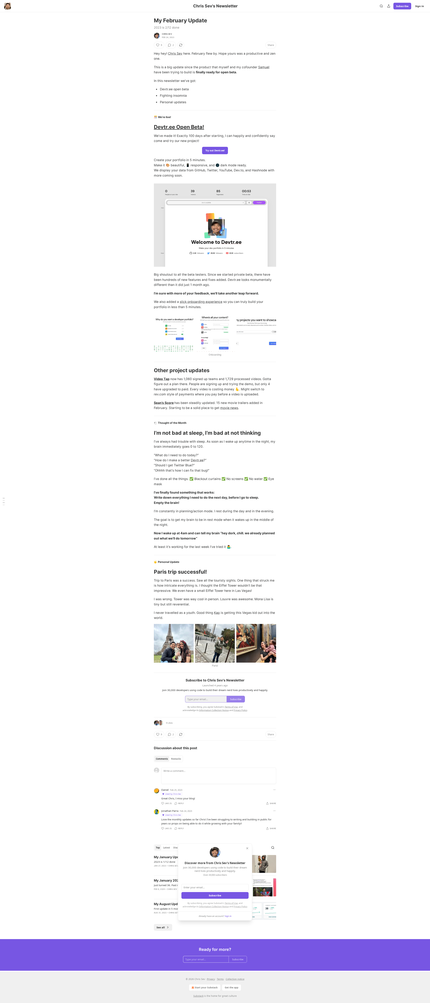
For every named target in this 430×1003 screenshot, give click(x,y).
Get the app (231, 987)
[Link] (149, 127)
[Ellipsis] (274, 789)
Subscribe (402, 6)
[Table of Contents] (3, 501)
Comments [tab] (162, 758)
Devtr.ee (197, 460)
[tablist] (168, 758)
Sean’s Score (164, 403)
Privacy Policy (240, 906)
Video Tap (161, 379)
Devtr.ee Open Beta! (179, 127)
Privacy (211, 979)
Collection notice (235, 979)
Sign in (419, 6)
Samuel (263, 67)
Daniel (165, 789)
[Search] (381, 6)
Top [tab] (158, 847)
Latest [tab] (166, 847)
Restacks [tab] (176, 758)
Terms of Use (231, 903)
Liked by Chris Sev (173, 794)
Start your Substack (206, 987)
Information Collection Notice (214, 906)
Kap (217, 613)
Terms (220, 979)
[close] (247, 848)
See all (161, 927)
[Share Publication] (388, 6)
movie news (229, 408)
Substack (198, 995)
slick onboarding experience (201, 302)
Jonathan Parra (169, 810)
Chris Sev (167, 34)
